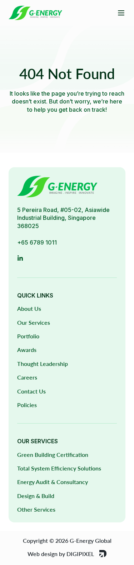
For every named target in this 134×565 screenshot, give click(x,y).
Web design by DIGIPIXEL (61, 553)
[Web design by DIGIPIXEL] (102, 553)
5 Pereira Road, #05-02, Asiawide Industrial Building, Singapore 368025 (63, 218)
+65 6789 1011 (37, 242)
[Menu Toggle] (121, 13)
